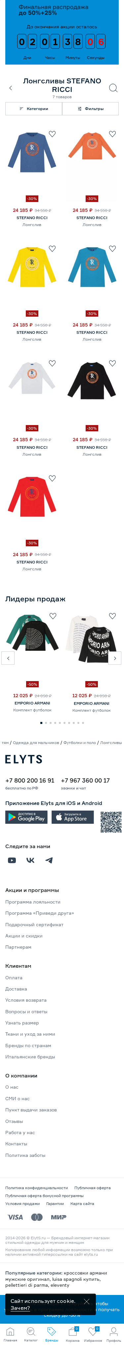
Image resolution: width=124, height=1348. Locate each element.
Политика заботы (25, 1155)
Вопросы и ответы (26, 1011)
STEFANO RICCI (32, 217)
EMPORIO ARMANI (32, 703)
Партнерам (18, 947)
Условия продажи (22, 1203)
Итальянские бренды (30, 1056)
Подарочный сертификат (34, 924)
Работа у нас (20, 1132)
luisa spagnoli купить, (76, 1279)
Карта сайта (82, 1203)
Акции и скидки (24, 935)
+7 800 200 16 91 (29, 780)
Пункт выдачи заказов (31, 1109)
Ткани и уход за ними (30, 1034)
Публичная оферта (92, 1187)
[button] (8, 658)
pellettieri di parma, (28, 1285)
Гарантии (55, 1203)
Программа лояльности (33, 901)
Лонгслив (31, 224)
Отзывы (14, 1121)
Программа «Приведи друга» (39, 913)
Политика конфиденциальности (36, 1187)
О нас (12, 1087)
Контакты (16, 1143)
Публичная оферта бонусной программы (44, 1195)
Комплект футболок (32, 709)
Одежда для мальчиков (36, 742)
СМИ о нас (17, 1098)
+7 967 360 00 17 (85, 780)
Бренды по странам (28, 1045)
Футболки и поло (79, 742)
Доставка (16, 988)
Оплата (13, 977)
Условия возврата (26, 1000)
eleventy (60, 1285)
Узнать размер (22, 1022)
